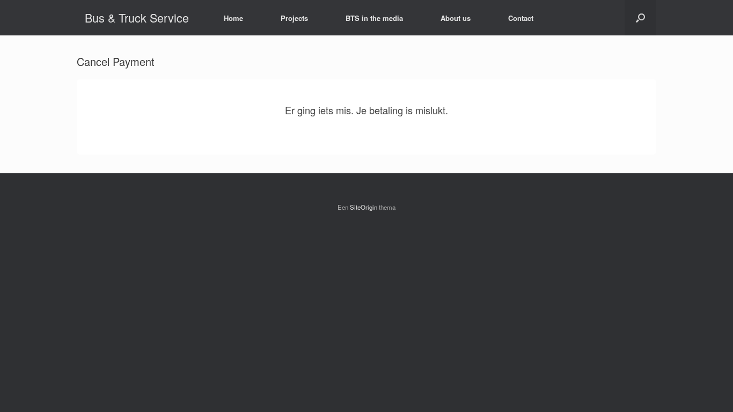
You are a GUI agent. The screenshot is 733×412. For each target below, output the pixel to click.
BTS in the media (374, 18)
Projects (294, 18)
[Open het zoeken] (640, 17)
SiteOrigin (363, 207)
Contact (520, 18)
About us (456, 18)
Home (233, 18)
